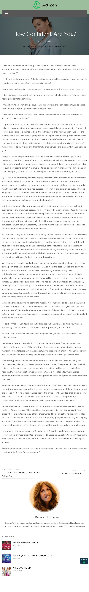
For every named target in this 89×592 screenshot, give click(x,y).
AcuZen (49, 5)
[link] (36, 5)
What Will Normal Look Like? (26, 542)
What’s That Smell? (22, 568)
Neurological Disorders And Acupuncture (32, 555)
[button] (7, 13)
